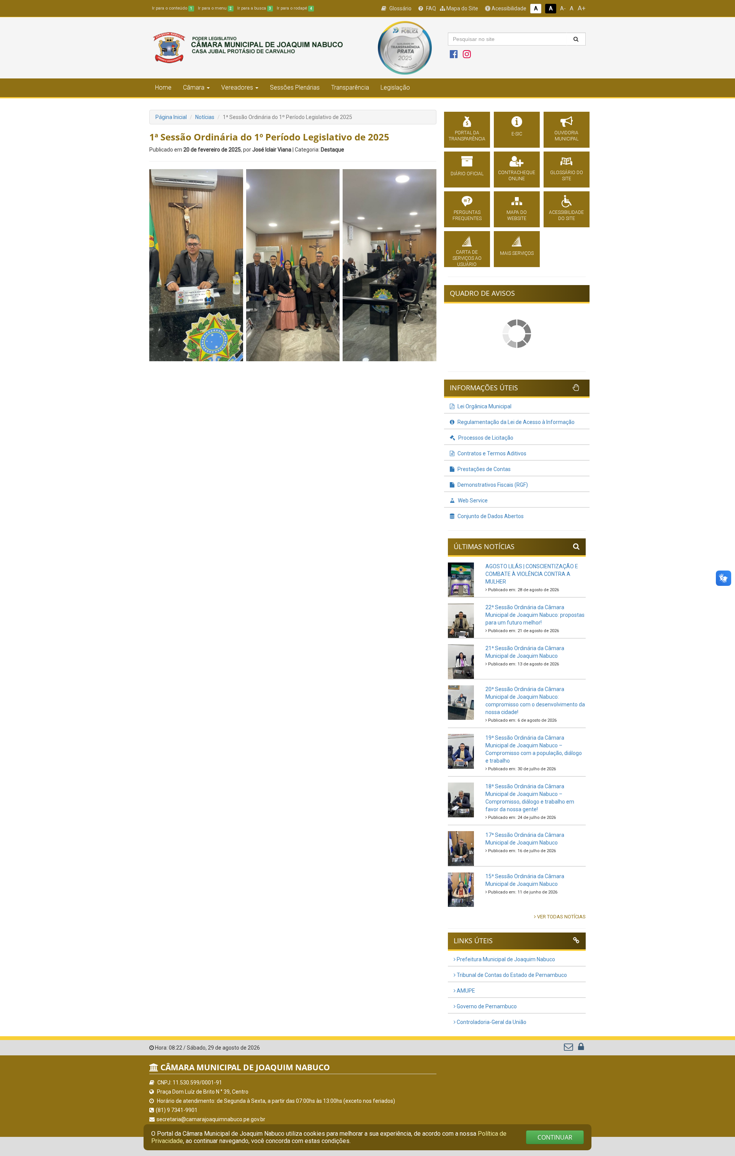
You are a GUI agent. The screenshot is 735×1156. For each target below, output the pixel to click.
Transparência (350, 87)
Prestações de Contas (483, 469)
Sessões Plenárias (295, 87)
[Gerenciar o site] (581, 1048)
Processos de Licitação (485, 438)
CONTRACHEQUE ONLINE (516, 175)
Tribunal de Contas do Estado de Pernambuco (511, 975)
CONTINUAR (554, 1137)
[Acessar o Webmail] (569, 1048)
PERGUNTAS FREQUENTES (467, 215)
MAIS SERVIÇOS (517, 253)
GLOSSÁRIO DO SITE (566, 175)
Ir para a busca (254, 8)
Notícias (204, 117)
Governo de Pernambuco (486, 1006)
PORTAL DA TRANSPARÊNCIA (467, 136)
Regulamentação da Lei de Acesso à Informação (515, 422)
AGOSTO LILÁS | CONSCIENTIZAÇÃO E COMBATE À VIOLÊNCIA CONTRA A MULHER (531, 574)
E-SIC (516, 134)
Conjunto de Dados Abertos (490, 516)
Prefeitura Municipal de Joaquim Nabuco (505, 959)
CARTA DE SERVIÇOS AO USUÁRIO (467, 258)
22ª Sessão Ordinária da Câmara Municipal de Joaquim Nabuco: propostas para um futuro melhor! (535, 615)
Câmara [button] (193, 87)
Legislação (395, 87)
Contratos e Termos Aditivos (491, 453)
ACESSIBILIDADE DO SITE (566, 215)
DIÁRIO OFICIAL (467, 173)
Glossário (400, 8)
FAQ (430, 8)
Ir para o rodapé (294, 8)
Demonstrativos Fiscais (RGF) (492, 485)
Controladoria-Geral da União (491, 1022)
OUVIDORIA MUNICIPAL (566, 136)
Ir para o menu (215, 8)
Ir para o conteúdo (172, 8)
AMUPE (465, 991)
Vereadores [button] (237, 87)
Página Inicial (171, 117)
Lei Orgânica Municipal (483, 406)
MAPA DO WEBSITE (516, 215)
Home (163, 87)
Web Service (472, 500)
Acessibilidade (508, 8)
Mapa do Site (461, 8)
